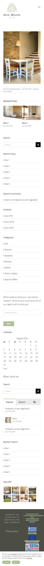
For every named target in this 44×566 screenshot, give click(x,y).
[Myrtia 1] (7, 490)
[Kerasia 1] (16, 498)
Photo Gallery (7, 91)
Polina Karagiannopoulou (12, 89)
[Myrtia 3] (24, 490)
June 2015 (9, 227)
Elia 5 (7, 184)
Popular (9, 402)
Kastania (35, 89)
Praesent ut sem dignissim (25, 199)
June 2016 (9, 221)
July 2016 (9, 215)
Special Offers (11, 279)
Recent (22, 402)
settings (29, 558)
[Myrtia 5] (7, 498)
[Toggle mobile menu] (39, 7)
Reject (16, 562)
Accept (6, 562)
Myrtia (7, 267)
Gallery (13, 110)
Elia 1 (7, 160)
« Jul (5, 368)
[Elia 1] (8, 419)
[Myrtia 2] (16, 490)
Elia (6, 243)
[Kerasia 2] (24, 498)
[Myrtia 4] (32, 490)
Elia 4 (7, 178)
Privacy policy (12, 531)
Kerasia (8, 261)
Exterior (8, 249)
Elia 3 (24, 123)
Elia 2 (5, 123)
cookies (14, 554)
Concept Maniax (14, 522)
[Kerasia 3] (32, 498)
